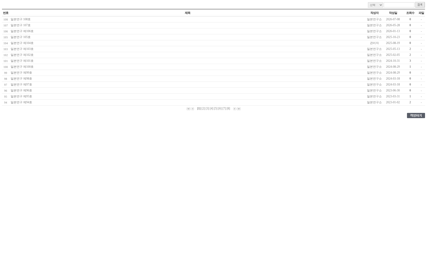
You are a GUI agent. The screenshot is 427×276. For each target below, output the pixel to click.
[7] (224, 108)
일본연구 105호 (21, 37)
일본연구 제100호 (23, 66)
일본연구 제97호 (22, 84)
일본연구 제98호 (22, 78)
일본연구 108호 (21, 19)
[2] (203, 108)
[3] (207, 108)
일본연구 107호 (21, 25)
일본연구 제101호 (23, 61)
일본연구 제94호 (22, 102)
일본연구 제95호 (22, 96)
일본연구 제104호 (23, 43)
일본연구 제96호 (22, 90)
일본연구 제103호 (23, 49)
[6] (220, 108)
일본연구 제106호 (23, 31)
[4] (211, 108)
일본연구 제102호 (23, 55)
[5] (215, 108)
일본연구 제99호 (22, 72)
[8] (228, 108)
